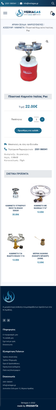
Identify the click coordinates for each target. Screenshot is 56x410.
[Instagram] (8, 320)
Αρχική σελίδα (19, 24)
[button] (47, 41)
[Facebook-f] (4, 320)
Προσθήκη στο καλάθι (28, 130)
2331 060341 (11, 3)
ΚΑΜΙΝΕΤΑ (19, 27)
